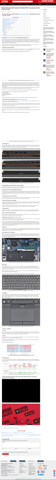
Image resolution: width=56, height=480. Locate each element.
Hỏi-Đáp (21, 469)
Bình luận (3, 441)
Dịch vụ (41, 4)
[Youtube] (42, 472)
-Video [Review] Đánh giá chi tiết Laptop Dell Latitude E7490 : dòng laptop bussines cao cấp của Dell (16, 35)
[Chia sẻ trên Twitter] (19, 430)
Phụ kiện (28, 4)
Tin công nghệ (46, 21)
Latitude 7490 (13, 103)
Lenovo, (13, 266)
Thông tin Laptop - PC (10, 432)
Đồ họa (45, 13)
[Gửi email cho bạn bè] (21, 430)
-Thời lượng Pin (4, 34)
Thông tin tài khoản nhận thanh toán (22, 472)
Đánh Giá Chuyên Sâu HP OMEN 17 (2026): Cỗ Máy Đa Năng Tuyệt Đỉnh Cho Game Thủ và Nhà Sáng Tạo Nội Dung (48, 28)
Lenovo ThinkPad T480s (5, 92)
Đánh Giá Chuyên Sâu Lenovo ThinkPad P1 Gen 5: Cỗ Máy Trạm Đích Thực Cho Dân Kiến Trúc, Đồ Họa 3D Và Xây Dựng (49, 32)
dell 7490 (25, 432)
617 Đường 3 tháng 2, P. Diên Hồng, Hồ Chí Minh (47, 2)
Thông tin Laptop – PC (47, 17)
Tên (3, 448)
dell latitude (27, 432)
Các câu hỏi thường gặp (32, 469)
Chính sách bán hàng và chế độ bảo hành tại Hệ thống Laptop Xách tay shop (32, 474)
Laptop (5, 4)
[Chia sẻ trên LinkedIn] (24, 430)
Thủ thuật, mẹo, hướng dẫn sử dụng (49, 20)
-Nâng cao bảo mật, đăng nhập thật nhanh (8, 23)
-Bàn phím (3, 30)
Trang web (29, 448)
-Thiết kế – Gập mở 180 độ (6, 19)
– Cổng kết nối (4, 21)
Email (16, 448)
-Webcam (3, 28)
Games (45, 14)
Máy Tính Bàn (20, 4)
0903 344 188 (13, 461)
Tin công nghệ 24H (50, 4)
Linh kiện (34, 4)
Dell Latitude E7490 (23, 14)
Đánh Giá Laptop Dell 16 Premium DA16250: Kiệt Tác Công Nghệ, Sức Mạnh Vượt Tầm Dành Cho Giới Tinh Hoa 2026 (48, 43)
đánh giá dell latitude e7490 (20, 432)
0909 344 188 (22, 461)
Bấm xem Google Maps (4, 468)
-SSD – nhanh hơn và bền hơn (6, 26)
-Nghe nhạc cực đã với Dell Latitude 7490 (8, 27)
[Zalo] (40, 472)
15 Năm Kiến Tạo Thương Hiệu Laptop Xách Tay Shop (32, 468)
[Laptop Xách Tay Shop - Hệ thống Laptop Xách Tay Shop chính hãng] (4, 1)
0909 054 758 (40, 461)
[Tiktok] (38, 472)
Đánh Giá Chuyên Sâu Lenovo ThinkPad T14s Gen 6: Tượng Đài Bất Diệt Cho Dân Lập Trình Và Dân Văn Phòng (48, 39)
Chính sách (45, 11)
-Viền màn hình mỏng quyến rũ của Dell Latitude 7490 (9, 20)
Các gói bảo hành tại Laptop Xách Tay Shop (23, 471)
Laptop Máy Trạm (12, 4)
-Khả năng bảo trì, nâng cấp (6, 29)
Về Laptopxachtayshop (47, 23)
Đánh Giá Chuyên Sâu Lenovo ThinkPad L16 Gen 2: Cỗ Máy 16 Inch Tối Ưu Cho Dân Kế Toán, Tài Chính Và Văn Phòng (48, 35)
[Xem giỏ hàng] (34, 1)
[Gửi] (32, 1)
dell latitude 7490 (31, 432)
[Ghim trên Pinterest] (22, 430)
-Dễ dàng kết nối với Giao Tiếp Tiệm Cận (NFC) (8, 22)
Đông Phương (11, 11)
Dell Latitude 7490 (11, 37)
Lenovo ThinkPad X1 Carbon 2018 (6, 94)
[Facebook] (43, 472)
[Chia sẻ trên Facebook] (17, 430)
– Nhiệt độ (4, 33)
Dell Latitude (17, 266)
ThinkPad (9, 266)
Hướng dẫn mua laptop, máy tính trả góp (32, 472)
